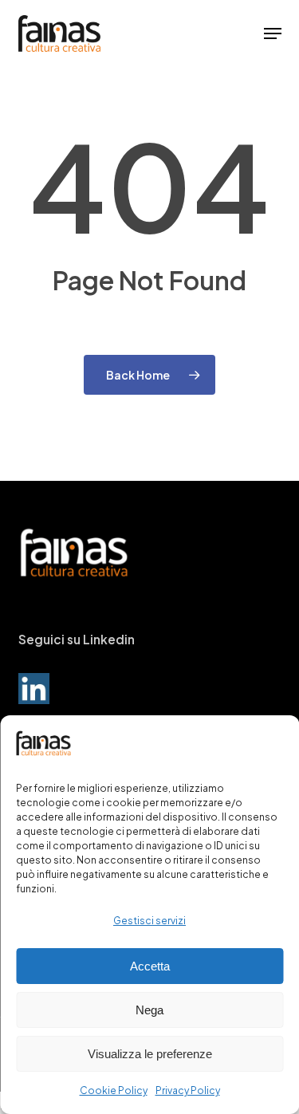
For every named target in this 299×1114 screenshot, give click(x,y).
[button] (272, 33)
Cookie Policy (114, 1090)
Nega (149, 1010)
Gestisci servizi (149, 921)
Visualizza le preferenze (150, 1054)
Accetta (150, 966)
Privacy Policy (187, 1090)
